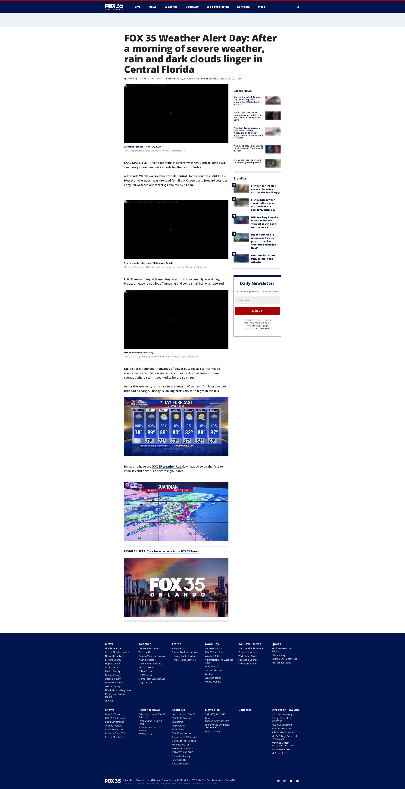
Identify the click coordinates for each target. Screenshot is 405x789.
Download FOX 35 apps (184, 740)
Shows (109, 710)
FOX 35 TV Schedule (115, 718)
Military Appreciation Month (115, 695)
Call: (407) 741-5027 (215, 714)
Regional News (149, 710)
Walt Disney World (247, 655)
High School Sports (281, 662)
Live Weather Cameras (150, 648)
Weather (144, 644)
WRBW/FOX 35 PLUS (182, 752)
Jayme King (132, 78)
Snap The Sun (145, 682)
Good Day (212, 644)
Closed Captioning (181, 756)
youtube (291, 781)
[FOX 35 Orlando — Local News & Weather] (115, 7)
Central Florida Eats (115, 737)
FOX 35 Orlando (147, 78)
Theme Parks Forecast (150, 663)
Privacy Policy (260, 325)
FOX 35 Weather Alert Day (138, 352)
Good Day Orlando (114, 721)
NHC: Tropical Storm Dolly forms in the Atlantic (263, 259)
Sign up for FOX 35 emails (185, 737)
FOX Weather (145, 674)
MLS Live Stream (280, 753)
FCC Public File (179, 759)
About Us (178, 710)
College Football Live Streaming (282, 719)
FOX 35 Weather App (167, 466)
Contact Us (177, 721)
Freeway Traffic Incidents (184, 655)
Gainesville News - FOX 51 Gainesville (151, 716)
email (297, 781)
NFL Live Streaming (282, 714)
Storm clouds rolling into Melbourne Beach (148, 262)
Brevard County (113, 659)
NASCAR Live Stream (282, 728)
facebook (272, 781)
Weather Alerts (146, 652)
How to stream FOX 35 (183, 714)
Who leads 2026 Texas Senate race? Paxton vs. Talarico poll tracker (248, 148)
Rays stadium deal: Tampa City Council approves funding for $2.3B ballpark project (247, 101)
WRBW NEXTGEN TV (182, 748)
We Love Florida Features (251, 648)
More (261, 7)
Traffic (176, 644)
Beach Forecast (146, 667)
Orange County (113, 674)
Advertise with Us (180, 744)
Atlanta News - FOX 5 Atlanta (149, 729)
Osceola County (113, 678)
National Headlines (114, 655)
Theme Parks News (248, 652)
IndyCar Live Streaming (283, 732)
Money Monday (213, 681)
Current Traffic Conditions (185, 652)
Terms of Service (259, 328)
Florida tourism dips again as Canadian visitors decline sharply (265, 189)
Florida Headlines (114, 648)
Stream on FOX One (285, 710)
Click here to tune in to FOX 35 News (173, 551)
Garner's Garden (213, 670)
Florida (160, 78)
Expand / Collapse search (298, 6)
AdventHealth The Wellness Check (219, 661)
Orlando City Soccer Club (284, 658)
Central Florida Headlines (118, 652)
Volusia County (112, 686)
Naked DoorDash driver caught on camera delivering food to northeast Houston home (248, 116)
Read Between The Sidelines (281, 650)
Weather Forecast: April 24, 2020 (142, 146)
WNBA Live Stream (281, 749)
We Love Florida (213, 648)
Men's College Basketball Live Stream (284, 737)
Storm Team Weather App (151, 678)
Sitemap (109, 700)
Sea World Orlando (248, 659)
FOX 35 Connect (213, 731)
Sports (276, 644)
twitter (278, 781)
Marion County (112, 671)
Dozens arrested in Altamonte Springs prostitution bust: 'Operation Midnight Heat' (263, 241)
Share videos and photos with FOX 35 (218, 726)
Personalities (178, 725)
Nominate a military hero (118, 690)
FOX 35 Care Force (214, 652)
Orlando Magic (279, 655)
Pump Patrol (178, 648)
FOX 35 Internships (181, 733)
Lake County (111, 667)
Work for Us (178, 729)
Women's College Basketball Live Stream (283, 744)
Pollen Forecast (146, 671)
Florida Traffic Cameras (184, 659)
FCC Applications (180, 763)
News (109, 644)
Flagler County (112, 663)
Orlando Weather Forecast (152, 655)
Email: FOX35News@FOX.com (217, 719)
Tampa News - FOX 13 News (150, 722)
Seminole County (113, 682)
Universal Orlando (247, 663)
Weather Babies (213, 655)
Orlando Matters (113, 725)
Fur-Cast (209, 674)
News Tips (212, 710)
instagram (284, 781)
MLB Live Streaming (282, 724)
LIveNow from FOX (115, 733)
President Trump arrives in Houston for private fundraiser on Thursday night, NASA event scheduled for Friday (248, 132)
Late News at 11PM (115, 729)
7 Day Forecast (146, 659)
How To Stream (113, 714)
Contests (244, 710)
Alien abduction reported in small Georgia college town (248, 161)
